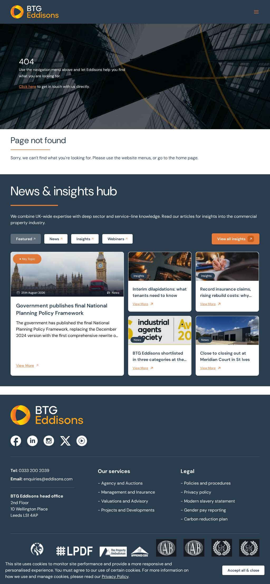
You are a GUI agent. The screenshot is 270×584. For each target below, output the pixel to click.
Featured (24, 239)
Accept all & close (243, 570)
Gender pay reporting (203, 510)
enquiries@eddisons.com (48, 479)
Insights (83, 239)
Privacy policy (196, 492)
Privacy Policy (115, 576)
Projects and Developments (126, 510)
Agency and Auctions (120, 483)
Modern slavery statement (208, 501)
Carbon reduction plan (204, 519)
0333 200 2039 (34, 470)
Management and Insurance (126, 492)
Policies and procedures (206, 483)
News (54, 239)
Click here (27, 86)
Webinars (116, 239)
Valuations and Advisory (123, 501)
